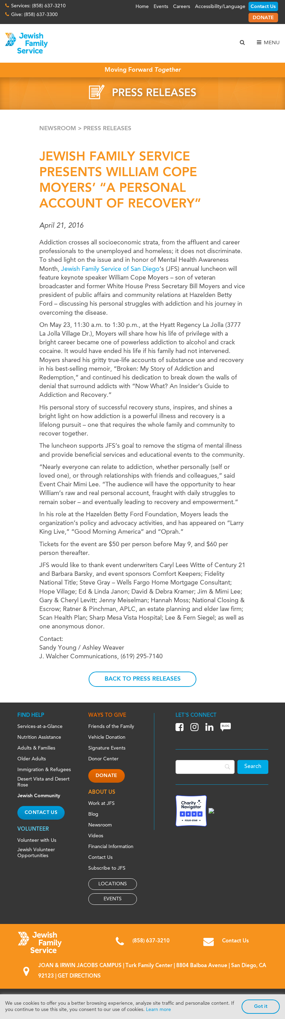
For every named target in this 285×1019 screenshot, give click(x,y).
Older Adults (31, 759)
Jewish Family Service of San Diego (110, 269)
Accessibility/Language (220, 6)
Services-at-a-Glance (40, 726)
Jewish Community (38, 795)
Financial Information (110, 846)
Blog (93, 814)
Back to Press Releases (143, 679)
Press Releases (107, 129)
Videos (95, 835)
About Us (101, 792)
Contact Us (263, 6)
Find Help (30, 715)
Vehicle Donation (106, 737)
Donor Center (103, 759)
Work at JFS (101, 803)
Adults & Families (36, 748)
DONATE (263, 17)
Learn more (158, 1009)
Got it (260, 1006)
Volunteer (33, 829)
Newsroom (57, 129)
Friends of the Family (111, 726)
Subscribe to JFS (106, 868)
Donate (106, 775)
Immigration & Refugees (44, 769)
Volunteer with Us (36, 840)
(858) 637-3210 (151, 941)
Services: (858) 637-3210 (38, 5)
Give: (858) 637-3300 (34, 14)
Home (142, 6)
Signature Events (106, 748)
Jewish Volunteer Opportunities (36, 852)
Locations (112, 883)
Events (161, 6)
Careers (181, 6)
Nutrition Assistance (39, 737)
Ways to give (107, 715)
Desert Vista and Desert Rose (43, 782)
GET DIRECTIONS (79, 976)
